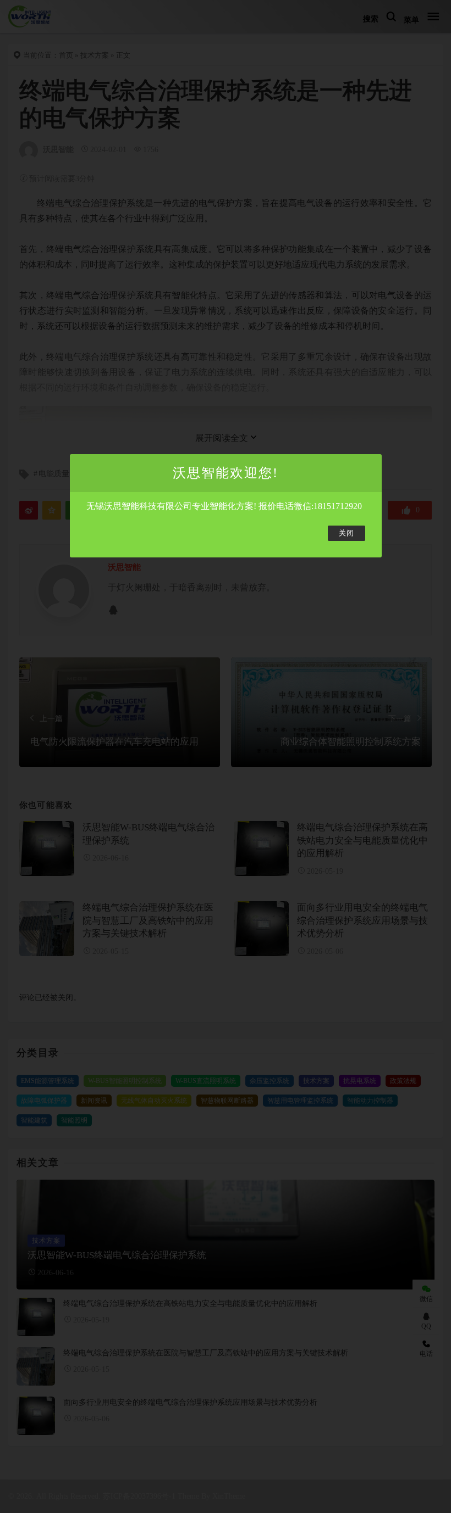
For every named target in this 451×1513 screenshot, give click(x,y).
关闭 (346, 533)
